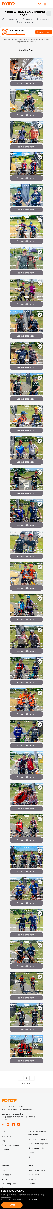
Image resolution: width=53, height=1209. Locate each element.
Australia (30, 22)
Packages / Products (10, 1145)
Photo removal (34, 1175)
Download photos (9, 1184)
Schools (31, 1152)
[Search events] (39, 3)
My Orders (6, 1179)
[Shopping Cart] (44, 4)
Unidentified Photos (26, 50)
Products (5, 1150)
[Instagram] (3, 1124)
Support (31, 1184)
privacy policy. (33, 1199)
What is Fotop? (8, 1136)
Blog (3, 1141)
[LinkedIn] (8, 1124)
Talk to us (32, 1179)
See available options (26, 83)
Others (31, 1157)
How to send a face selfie (16, 34)
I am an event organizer (38, 1144)
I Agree (12, 1205)
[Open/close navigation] (49, 3)
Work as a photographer (38, 1139)
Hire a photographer (36, 1148)
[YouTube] (18, 1124)
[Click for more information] (35, 42)
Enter (4, 1170)
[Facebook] (13, 1124)
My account (6, 1175)
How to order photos (36, 1170)
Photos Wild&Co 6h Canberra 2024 (23, 13)
